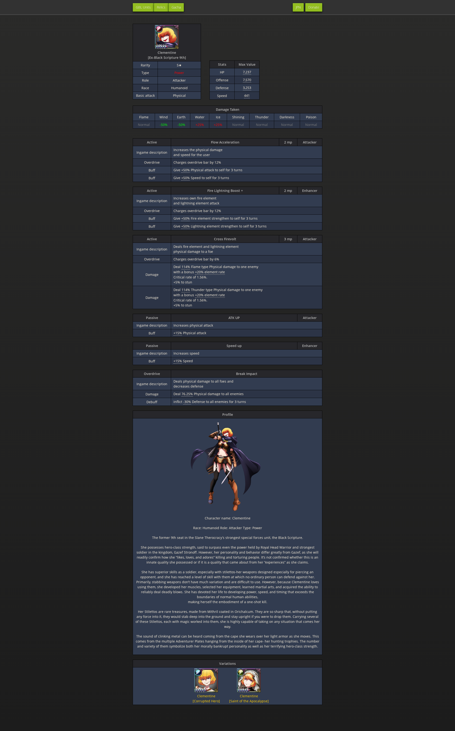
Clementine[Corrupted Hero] (206, 698)
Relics (161, 7)
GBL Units (143, 7)
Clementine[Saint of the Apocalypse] (249, 698)
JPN (298, 7)
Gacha (176, 7)
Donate (313, 7)
